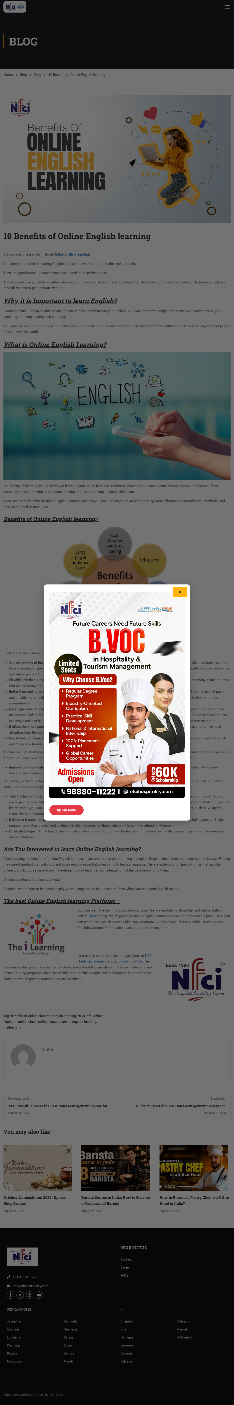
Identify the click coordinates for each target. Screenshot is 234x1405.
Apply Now (66, 810)
